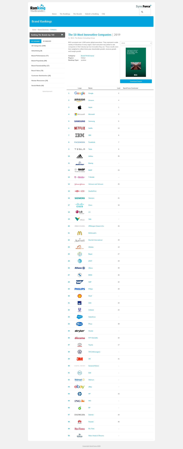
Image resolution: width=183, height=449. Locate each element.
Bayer (90, 254)
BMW (90, 275)
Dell (89, 373)
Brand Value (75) (37, 70)
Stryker (90, 331)
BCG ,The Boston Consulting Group (83, 38)
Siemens (91, 198)
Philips (90, 289)
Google (90, 93)
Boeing (90, 163)
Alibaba (90, 247)
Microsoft (91, 114)
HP (89, 394)
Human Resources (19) (39, 80)
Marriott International (95, 240)
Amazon (91, 100)
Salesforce (92, 317)
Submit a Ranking (92, 14)
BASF (90, 170)
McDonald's (92, 233)
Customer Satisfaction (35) (41, 75)
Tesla (90, 149)
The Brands (77, 14)
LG (89, 212)
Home (54, 14)
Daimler (91, 415)
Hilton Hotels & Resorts (96, 436)
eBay (90, 387)
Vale (89, 219)
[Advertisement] (47, 107)
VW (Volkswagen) (94, 352)
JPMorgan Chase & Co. (96, 226)
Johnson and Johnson (95, 184)
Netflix (90, 128)
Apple (90, 107)
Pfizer (90, 324)
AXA (89, 303)
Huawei (90, 422)
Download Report (136, 81)
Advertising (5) (36, 51)
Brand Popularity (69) (39, 61)
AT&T (90, 261)
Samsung (91, 121)
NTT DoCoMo (93, 338)
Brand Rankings (43, 29)
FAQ (103, 14)
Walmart (91, 380)
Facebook (91, 142)
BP (89, 408)
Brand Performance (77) (40, 56)
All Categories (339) (38, 46)
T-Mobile (91, 177)
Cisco (90, 205)
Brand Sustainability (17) (40, 65)
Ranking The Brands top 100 (42, 35)
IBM (89, 135)
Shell (90, 296)
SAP (89, 282)
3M (89, 359)
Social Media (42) (37, 85)
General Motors (93, 366)
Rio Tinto (91, 429)
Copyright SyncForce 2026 (92, 446)
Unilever (91, 310)
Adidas (90, 156)
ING (89, 401)
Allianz (90, 268)
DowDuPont (92, 191)
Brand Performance (87, 56)
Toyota (90, 345)
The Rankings (65, 14)
